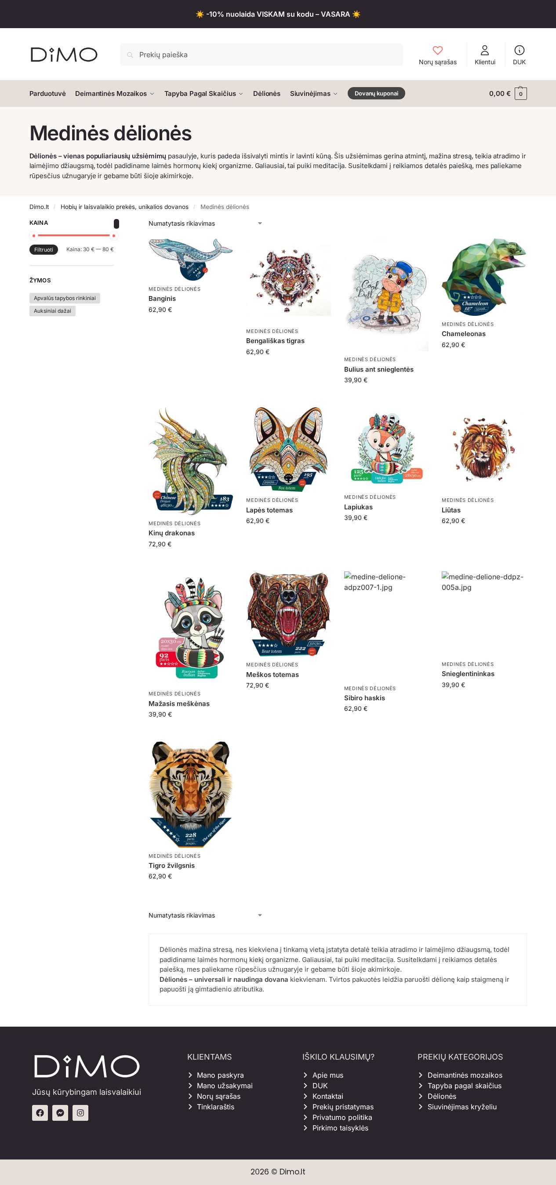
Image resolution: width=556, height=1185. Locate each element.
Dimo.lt (39, 206)
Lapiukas (358, 507)
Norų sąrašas (438, 62)
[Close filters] (116, 224)
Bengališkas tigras (275, 340)
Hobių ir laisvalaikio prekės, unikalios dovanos (125, 206)
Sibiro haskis (364, 698)
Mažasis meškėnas (179, 703)
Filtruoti (43, 249)
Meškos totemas (272, 674)
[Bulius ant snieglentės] (386, 294)
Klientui (485, 62)
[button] (508, 93)
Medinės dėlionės (174, 289)
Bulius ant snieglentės (379, 369)
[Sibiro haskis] (386, 625)
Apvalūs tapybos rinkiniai (65, 298)
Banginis (162, 298)
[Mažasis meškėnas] (191, 628)
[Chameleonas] (484, 277)
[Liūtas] (484, 449)
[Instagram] (80, 1113)
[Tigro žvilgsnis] (191, 794)
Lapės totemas (269, 510)
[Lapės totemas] (288, 449)
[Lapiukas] (386, 448)
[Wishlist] (219, 251)
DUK (519, 62)
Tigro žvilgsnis (172, 865)
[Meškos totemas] (288, 614)
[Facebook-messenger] (60, 1113)
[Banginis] (191, 259)
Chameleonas (464, 333)
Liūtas (451, 510)
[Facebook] (40, 1113)
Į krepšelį (191, 328)
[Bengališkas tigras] (288, 280)
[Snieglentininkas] (484, 613)
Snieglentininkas (468, 673)
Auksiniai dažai (52, 310)
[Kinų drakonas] (191, 461)
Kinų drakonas (172, 533)
